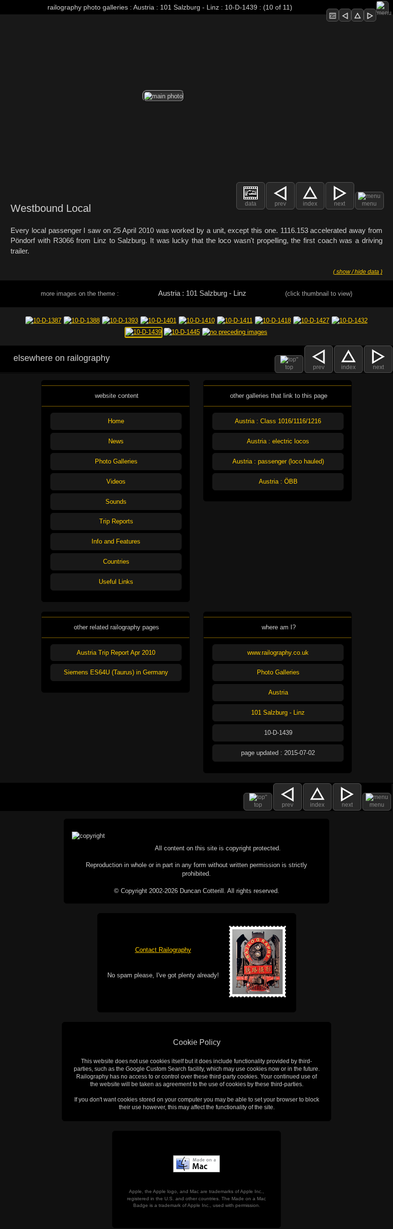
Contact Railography (163, 949)
